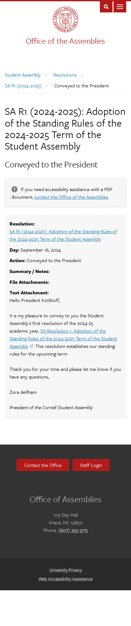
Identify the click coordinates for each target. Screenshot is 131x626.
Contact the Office (43, 464)
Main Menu (120, 6)
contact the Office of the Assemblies (71, 196)
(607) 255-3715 (73, 530)
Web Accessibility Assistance (65, 578)
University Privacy (65, 569)
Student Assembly (23, 74)
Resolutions (65, 74)
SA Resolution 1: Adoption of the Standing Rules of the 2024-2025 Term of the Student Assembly (63, 338)
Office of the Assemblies (65, 40)
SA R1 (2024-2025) (23, 85)
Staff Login (91, 464)
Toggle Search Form (106, 6)
